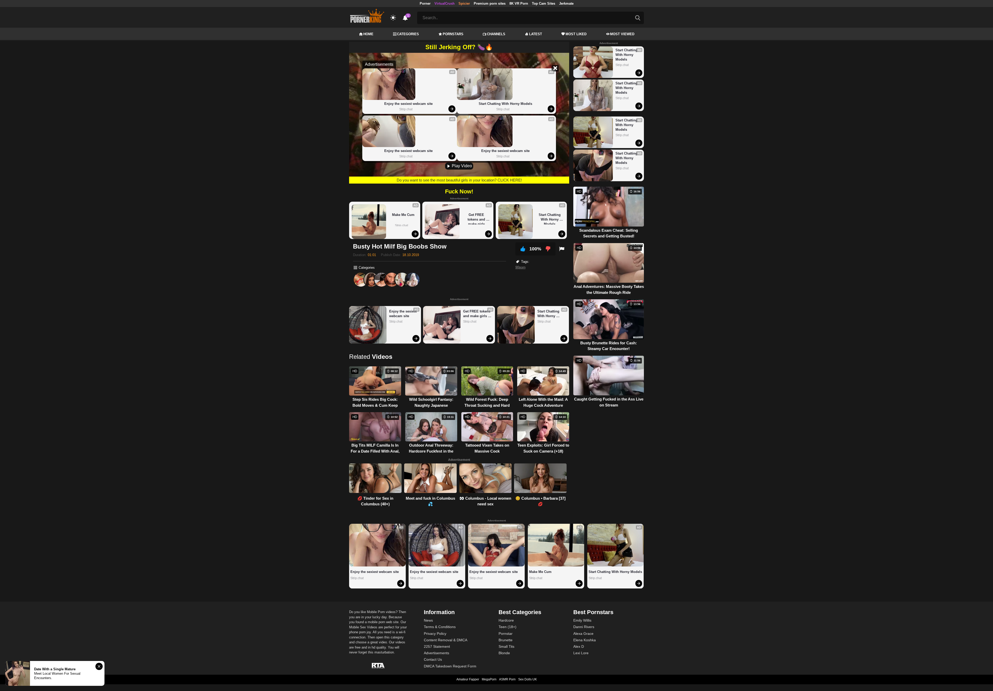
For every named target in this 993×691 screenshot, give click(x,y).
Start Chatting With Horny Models (505, 104)
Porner (425, 3)
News (428, 620)
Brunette (506, 640)
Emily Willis (582, 620)
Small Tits (506, 646)
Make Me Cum (403, 215)
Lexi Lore (581, 653)
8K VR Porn (518, 3)
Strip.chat (405, 109)
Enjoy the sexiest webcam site (408, 104)
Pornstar (506, 633)
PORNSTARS (453, 34)
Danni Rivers (583, 627)
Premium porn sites (490, 3)
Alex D (578, 646)
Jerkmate (566, 3)
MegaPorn (489, 679)
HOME (368, 34)
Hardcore (506, 620)
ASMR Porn (507, 679)
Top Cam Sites (543, 3)
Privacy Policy (435, 633)
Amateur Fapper (467, 679)
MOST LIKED (576, 34)
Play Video (461, 166)
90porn (520, 267)
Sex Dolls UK (527, 679)
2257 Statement (437, 646)
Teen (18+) (507, 627)
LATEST (535, 34)
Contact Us (433, 659)
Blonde (504, 653)
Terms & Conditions (440, 627)
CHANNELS (496, 34)
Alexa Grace (583, 633)
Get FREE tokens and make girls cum (477, 218)
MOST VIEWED (622, 34)
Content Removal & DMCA (445, 640)
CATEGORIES (408, 34)
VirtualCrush (444, 3)
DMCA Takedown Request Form (450, 666)
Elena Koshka (584, 640)
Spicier (464, 3)
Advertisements (436, 653)
